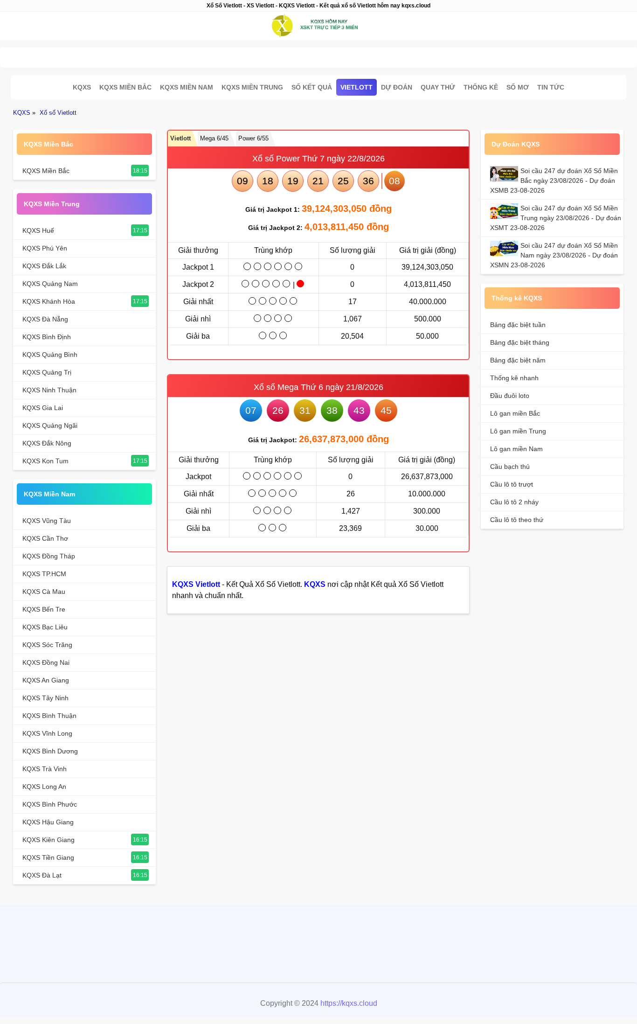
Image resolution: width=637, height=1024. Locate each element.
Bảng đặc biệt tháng (519, 342)
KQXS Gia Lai (42, 407)
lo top (365, 937)
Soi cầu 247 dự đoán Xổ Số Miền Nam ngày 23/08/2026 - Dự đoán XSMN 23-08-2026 (554, 255)
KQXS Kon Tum (45, 461)
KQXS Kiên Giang (48, 839)
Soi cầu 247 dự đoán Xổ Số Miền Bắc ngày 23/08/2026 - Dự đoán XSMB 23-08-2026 (554, 180)
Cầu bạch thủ (510, 466)
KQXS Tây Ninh (45, 698)
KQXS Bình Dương (50, 751)
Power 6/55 (253, 138)
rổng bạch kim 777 (316, 937)
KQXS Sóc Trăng (47, 644)
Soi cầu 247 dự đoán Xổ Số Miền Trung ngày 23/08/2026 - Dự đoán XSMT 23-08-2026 (555, 217)
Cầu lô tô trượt (511, 484)
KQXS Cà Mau (43, 591)
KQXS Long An (44, 786)
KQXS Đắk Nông (46, 443)
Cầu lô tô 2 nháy (514, 502)
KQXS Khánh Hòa (48, 301)
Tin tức (550, 87)
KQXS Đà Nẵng (45, 319)
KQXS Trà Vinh (44, 769)
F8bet (267, 937)
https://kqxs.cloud (348, 1003)
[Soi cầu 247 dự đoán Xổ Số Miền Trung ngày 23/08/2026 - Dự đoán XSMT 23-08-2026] (505, 211)
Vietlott (356, 87)
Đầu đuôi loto (509, 395)
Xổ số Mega (276, 387)
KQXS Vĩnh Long (47, 733)
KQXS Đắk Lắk (44, 266)
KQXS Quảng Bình (49, 354)
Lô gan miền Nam (516, 449)
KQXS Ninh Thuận (49, 390)
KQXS (82, 87)
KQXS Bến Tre (43, 609)
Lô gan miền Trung (518, 431)
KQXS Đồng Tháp (48, 556)
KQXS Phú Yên (44, 248)
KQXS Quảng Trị (46, 372)
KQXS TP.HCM (44, 574)
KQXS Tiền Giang (48, 857)
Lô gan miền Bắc (515, 413)
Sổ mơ (517, 87)
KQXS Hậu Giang (48, 822)
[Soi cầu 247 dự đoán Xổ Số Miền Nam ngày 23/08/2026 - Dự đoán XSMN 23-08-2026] (505, 248)
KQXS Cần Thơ (45, 538)
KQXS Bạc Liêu (45, 627)
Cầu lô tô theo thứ (516, 519)
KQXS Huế (38, 230)
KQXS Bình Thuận (49, 715)
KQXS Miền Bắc (125, 87)
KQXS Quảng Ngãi (49, 425)
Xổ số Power (276, 158)
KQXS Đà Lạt (42, 875)
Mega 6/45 (214, 138)
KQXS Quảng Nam (50, 283)
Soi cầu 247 (316, 55)
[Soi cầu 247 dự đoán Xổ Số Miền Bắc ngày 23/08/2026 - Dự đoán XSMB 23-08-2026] (505, 173)
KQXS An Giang (45, 680)
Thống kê (481, 87)
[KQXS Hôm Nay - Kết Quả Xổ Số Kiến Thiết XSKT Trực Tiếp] (318, 26)
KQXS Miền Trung (252, 87)
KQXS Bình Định (46, 337)
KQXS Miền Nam (186, 87)
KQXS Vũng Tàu (46, 520)
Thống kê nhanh (514, 378)
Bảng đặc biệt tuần (518, 324)
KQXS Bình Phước (49, 804)
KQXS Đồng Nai (45, 662)
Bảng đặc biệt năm (518, 360)
